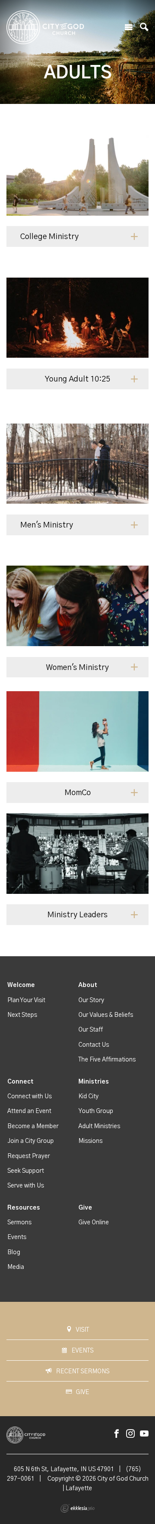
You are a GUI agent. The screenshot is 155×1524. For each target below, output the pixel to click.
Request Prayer (28, 1156)
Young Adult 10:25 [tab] (77, 379)
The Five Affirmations (107, 1060)
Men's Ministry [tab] (46, 525)
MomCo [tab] (78, 793)
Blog (13, 1252)
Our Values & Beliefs (105, 1015)
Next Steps (22, 1015)
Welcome (21, 985)
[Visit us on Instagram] (130, 1434)
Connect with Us (29, 1097)
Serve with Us (25, 1186)
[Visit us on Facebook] (116, 1434)
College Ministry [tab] (49, 237)
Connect (20, 1082)
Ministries (93, 1082)
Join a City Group (30, 1141)
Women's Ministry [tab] (77, 668)
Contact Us (93, 1045)
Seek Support (25, 1171)
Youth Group (95, 1111)
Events (16, 1237)
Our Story (91, 1000)
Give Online (93, 1223)
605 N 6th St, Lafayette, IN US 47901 (64, 1469)
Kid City (88, 1097)
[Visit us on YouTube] (144, 1434)
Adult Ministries (99, 1126)
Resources (23, 1208)
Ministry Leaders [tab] (77, 915)
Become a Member (33, 1126)
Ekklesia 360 (77, 1508)
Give (85, 1208)
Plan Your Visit (26, 1000)
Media (15, 1267)
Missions (90, 1141)
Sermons (19, 1223)
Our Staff (90, 1030)
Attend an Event (29, 1111)
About (87, 985)
